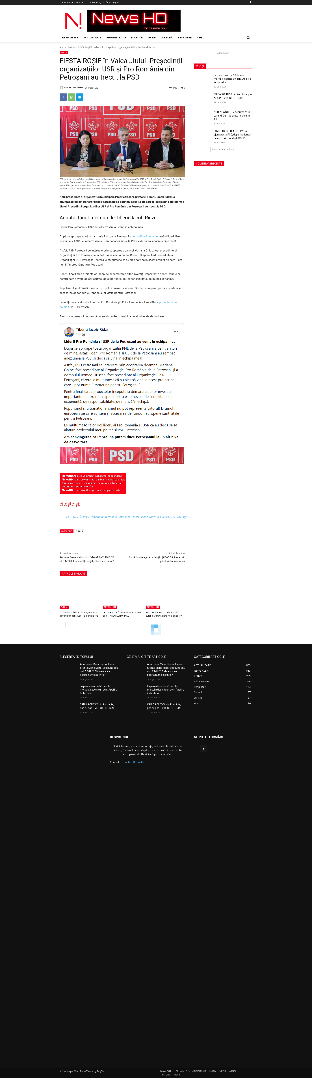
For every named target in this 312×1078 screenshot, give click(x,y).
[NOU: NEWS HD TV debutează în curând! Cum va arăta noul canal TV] (165, 595)
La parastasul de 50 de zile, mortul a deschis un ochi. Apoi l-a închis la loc (232, 79)
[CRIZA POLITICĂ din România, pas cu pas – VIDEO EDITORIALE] (122, 595)
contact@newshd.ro (135, 762)
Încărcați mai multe (222, 149)
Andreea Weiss (75, 87)
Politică (71, 47)
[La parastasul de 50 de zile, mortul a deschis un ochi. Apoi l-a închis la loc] (79, 595)
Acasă (63, 47)
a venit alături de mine (143, 236)
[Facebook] (250, 3)
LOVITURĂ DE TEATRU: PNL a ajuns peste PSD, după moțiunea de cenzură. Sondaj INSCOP (232, 135)
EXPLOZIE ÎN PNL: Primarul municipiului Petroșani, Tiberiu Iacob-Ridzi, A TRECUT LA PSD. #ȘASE (128, 517)
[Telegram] (79, 97)
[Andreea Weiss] (62, 87)
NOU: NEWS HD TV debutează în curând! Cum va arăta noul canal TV (232, 115)
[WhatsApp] (71, 97)
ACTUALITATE (110, 607)
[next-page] (67, 624)
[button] (248, 37)
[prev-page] (62, 624)
